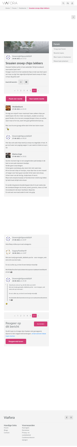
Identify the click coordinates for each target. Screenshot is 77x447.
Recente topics (59, 53)
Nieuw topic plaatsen (61, 61)
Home (8, 8)
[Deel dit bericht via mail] (26, 82)
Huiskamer (22, 8)
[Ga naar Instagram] (71, 417)
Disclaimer (25, 430)
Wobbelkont (17, 107)
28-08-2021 (16, 253)
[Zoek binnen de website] (63, 3)
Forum (14, 8)
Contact (7, 433)
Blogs (6, 430)
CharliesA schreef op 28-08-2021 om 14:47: (22, 285)
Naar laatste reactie (36, 99)
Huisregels (25, 428)
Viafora (9, 417)
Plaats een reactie (15, 99)
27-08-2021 (16, 109)
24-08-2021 (16, 58)
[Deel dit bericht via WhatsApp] (20, 82)
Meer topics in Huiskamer (62, 57)
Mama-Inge (17, 154)
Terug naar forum (60, 49)
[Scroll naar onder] (73, 17)
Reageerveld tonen (16, 341)
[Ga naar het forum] (68, 3)
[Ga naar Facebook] (67, 417)
